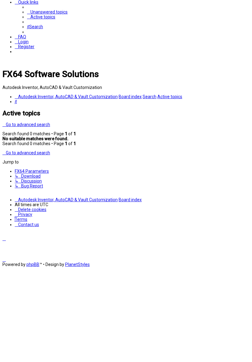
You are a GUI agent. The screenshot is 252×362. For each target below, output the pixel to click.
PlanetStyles (77, 264)
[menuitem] (47, 12)
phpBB (32, 264)
